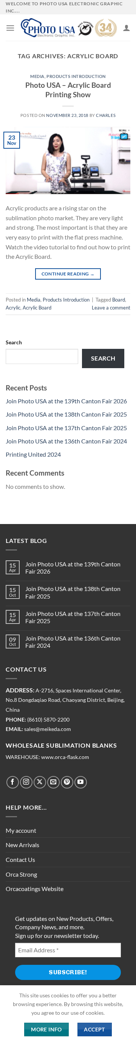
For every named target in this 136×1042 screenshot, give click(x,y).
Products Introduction (76, 76)
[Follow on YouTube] (80, 782)
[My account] (126, 27)
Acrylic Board (37, 308)
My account (21, 830)
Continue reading (68, 274)
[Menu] (10, 28)
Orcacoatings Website (34, 888)
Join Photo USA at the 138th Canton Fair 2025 (66, 414)
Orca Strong (21, 874)
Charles (106, 115)
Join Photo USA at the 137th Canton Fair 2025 (66, 427)
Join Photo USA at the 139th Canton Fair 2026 (66, 400)
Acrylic (13, 308)
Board (118, 300)
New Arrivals (22, 844)
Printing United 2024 (33, 454)
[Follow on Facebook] (12, 782)
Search (14, 342)
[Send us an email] (53, 782)
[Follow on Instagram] (26, 782)
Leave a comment (111, 308)
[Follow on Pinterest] (67, 782)
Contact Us (20, 859)
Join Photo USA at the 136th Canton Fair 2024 (66, 441)
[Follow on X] (40, 782)
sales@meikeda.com (47, 729)
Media (37, 76)
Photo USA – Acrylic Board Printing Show (68, 90)
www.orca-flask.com (65, 757)
